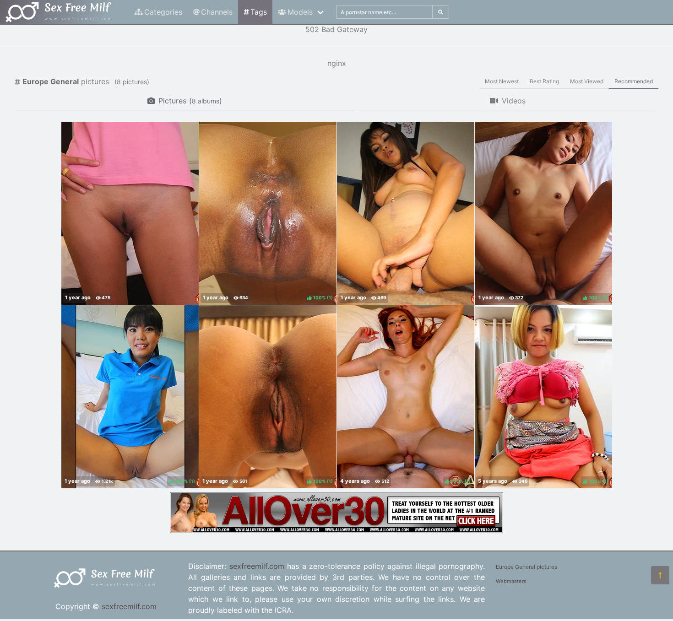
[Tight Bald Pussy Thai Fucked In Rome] (130, 213)
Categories (163, 11)
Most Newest (502, 81)
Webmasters (511, 581)
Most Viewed (586, 81)
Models (300, 11)
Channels (217, 11)
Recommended (633, 81)
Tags (258, 11)
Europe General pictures (526, 566)
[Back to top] (660, 575)
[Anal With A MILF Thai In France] (405, 213)
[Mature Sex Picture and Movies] (336, 530)
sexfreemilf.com (129, 606)
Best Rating (544, 81)
